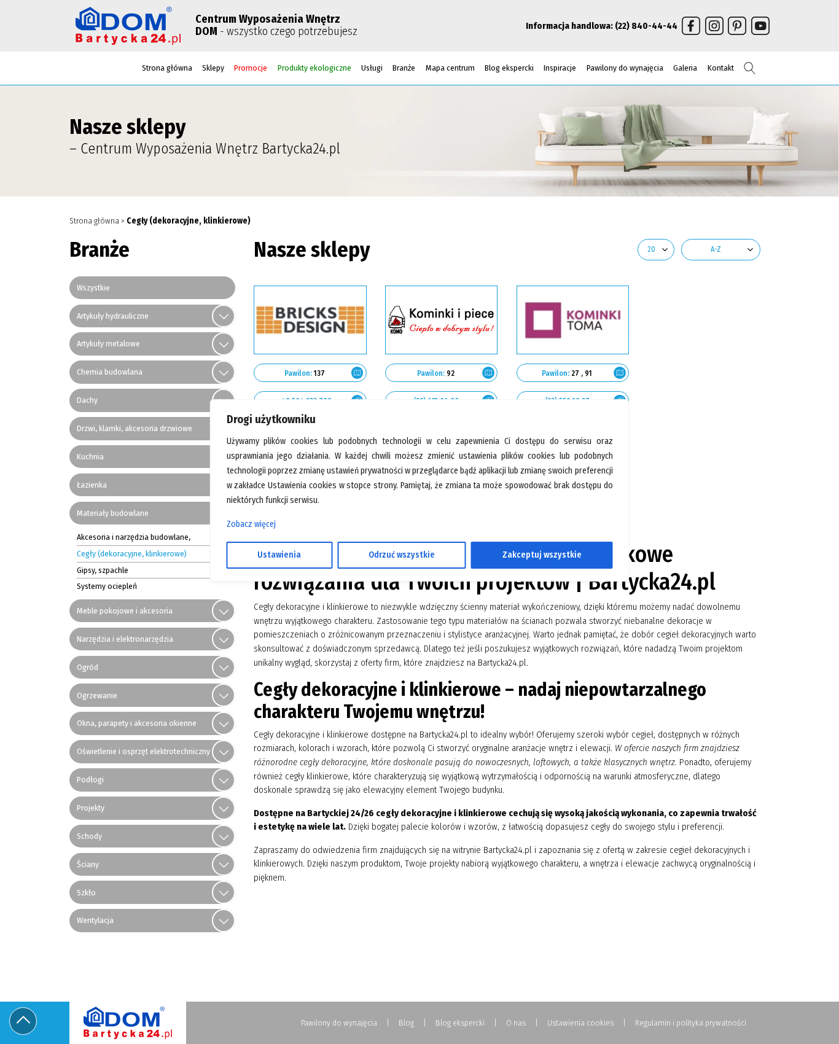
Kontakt (721, 68)
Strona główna (167, 68)
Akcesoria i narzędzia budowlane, (133, 537)
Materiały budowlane (113, 513)
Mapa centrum (450, 68)
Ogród (87, 667)
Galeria (685, 68)
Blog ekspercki (509, 68)
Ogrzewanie (97, 695)
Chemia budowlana (109, 372)
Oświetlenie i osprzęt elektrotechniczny (143, 751)
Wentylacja (95, 920)
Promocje (250, 68)
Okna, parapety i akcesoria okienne (137, 723)
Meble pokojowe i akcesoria (125, 611)
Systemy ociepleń (107, 586)
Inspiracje (560, 68)
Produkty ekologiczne (314, 68)
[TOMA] (573, 320)
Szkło (86, 892)
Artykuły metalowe (108, 343)
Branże (403, 68)
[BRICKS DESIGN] (310, 320)
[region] (420, 522)
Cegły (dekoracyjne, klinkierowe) (132, 553)
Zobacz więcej (251, 524)
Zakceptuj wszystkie (542, 555)
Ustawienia (279, 555)
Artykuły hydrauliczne (113, 316)
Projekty (90, 808)
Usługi (372, 68)
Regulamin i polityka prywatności (690, 1023)
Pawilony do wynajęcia (625, 68)
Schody (89, 836)
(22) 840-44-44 (646, 25)
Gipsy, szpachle (102, 570)
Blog (406, 1023)
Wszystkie (93, 287)
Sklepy (213, 68)
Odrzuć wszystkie (402, 555)
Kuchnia (90, 456)
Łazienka (92, 485)
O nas (516, 1023)
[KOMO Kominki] (441, 320)
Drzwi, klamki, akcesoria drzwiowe (134, 428)
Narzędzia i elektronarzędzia (125, 639)
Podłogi (90, 779)
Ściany (88, 864)
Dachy (87, 400)
